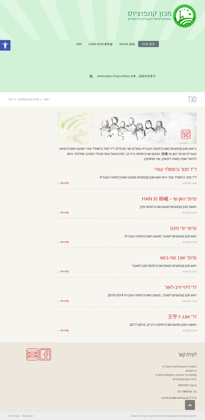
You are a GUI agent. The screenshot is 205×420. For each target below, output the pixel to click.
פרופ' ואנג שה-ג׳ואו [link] (178, 257)
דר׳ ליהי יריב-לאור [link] (181, 287)
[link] (5, 45)
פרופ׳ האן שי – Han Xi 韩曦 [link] (169, 198)
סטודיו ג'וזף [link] (14, 415)
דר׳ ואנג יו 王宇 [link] (182, 316)
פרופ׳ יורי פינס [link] (183, 228)
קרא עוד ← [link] (63, 183)
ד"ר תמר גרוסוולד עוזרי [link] (175, 169)
